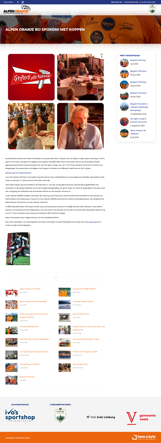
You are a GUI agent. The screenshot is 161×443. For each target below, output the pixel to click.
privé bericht (94, 222)
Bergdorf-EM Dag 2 (138, 71)
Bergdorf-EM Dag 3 (138, 82)
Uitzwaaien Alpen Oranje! (83, 301)
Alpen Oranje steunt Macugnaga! (33, 301)
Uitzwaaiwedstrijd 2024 (29, 326)
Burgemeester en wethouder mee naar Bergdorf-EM (89, 328)
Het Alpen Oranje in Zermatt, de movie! (138, 120)
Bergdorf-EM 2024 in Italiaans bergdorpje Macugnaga (139, 107)
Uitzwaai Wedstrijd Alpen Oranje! (86, 339)
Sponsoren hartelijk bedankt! (84, 289)
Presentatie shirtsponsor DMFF (85, 352)
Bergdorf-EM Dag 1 (27, 377)
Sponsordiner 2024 (80, 364)
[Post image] (11, 292)
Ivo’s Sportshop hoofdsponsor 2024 (34, 352)
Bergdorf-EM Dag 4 (138, 93)
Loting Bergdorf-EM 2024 (29, 364)
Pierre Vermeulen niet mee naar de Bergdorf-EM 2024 (34, 315)
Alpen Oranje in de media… (30, 289)
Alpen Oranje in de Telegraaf (138, 132)
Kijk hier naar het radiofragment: (18, 173)
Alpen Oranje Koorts (81, 314)
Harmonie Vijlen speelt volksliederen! (34, 339)
